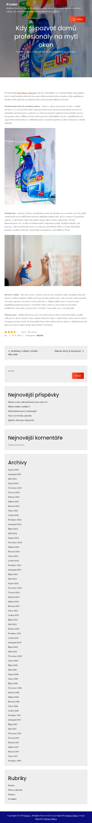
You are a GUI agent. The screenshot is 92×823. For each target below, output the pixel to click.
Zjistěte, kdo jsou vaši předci (21, 420)
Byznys (40, 335)
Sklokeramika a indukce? (19, 406)
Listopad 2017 (14, 720)
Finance (11, 794)
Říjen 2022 (13, 620)
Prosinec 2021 (14, 633)
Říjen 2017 (12, 724)
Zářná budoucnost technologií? (22, 411)
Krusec (12, 4)
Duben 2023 (13, 601)
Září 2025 (12, 479)
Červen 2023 (14, 592)
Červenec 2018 (15, 688)
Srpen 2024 (13, 538)
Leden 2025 (13, 515)
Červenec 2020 (15, 656)
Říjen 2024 (13, 529)
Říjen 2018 (12, 683)
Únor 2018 (13, 706)
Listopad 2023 (14, 570)
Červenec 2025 (15, 488)
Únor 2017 (13, 756)
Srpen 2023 (13, 583)
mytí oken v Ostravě (26, 93)
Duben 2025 (13, 501)
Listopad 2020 (14, 642)
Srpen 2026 (13, 470)
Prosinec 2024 (14, 520)
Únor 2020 (13, 660)
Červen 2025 (14, 492)
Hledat (11, 371)
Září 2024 (12, 533)
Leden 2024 (13, 560)
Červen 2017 (13, 738)
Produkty (12, 799)
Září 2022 (12, 624)
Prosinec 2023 (14, 565)
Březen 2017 (13, 751)
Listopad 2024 (14, 524)
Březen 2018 (13, 701)
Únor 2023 (13, 610)
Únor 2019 (13, 679)
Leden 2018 (13, 710)
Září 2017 (12, 729)
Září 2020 (12, 651)
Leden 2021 (13, 638)
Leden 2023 (13, 615)
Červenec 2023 (15, 588)
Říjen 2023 (13, 574)
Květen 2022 (13, 629)
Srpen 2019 (13, 674)
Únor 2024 (13, 556)
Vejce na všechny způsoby (20, 415)
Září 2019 (12, 670)
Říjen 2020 (13, 647)
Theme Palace (72, 815)
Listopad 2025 (14, 474)
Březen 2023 (14, 606)
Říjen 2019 (13, 665)
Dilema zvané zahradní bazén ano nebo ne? (28, 402)
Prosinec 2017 (14, 715)
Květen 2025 (13, 497)
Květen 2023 (13, 597)
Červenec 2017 (14, 733)
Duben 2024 (13, 547)
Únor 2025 (13, 510)
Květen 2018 (13, 692)
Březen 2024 (14, 551)
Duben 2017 (13, 747)
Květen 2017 (13, 742)
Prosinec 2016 (14, 760)
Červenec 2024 (15, 542)
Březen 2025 (13, 506)
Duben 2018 (13, 697)
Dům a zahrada (15, 790)
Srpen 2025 (13, 483)
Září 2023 (12, 579)
